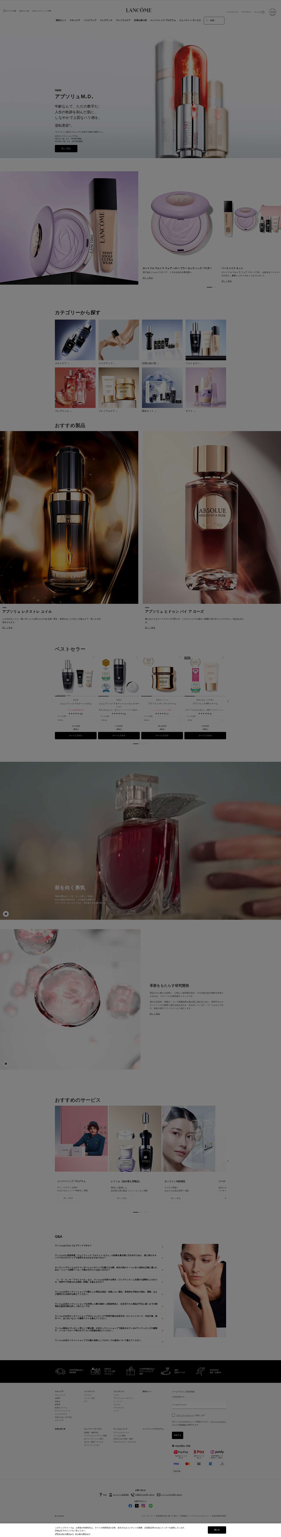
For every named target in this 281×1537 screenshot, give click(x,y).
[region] (140, 1530)
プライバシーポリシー (64, 1534)
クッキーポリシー (82, 1534)
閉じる (217, 1530)
